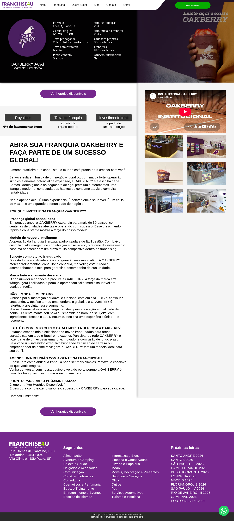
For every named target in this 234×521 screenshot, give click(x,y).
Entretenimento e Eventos (82, 492)
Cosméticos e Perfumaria (82, 484)
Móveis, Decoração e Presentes (135, 472)
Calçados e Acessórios (80, 468)
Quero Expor (79, 4)
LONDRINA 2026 (183, 476)
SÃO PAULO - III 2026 (187, 464)
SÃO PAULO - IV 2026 (187, 488)
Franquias (58, 4)
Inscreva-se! (193, 5)
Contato (111, 4)
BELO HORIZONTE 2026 (190, 472)
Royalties (22, 118)
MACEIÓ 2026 (181, 480)
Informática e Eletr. (125, 455)
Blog (97, 4)
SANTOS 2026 (182, 460)
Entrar (126, 4)
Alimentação (72, 455)
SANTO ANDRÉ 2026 (187, 455)
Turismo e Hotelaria (126, 497)
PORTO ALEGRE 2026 (188, 501)
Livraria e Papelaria (126, 464)
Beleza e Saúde (75, 464)
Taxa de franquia (68, 118)
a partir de (68, 123)
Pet (114, 488)
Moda (116, 468)
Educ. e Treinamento (78, 488)
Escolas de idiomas (77, 497)
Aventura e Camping (78, 460)
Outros (116, 484)
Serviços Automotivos (127, 492)
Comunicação (73, 472)
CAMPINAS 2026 (184, 497)
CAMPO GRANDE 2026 (189, 468)
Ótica (115, 480)
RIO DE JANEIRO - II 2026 (190, 492)
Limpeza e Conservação (130, 460)
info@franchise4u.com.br (27, 462)
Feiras (42, 4)
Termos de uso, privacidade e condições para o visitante (117, 517)
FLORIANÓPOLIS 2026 (188, 484)
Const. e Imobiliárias (78, 476)
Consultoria (71, 480)
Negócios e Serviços (127, 476)
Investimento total (113, 118)
